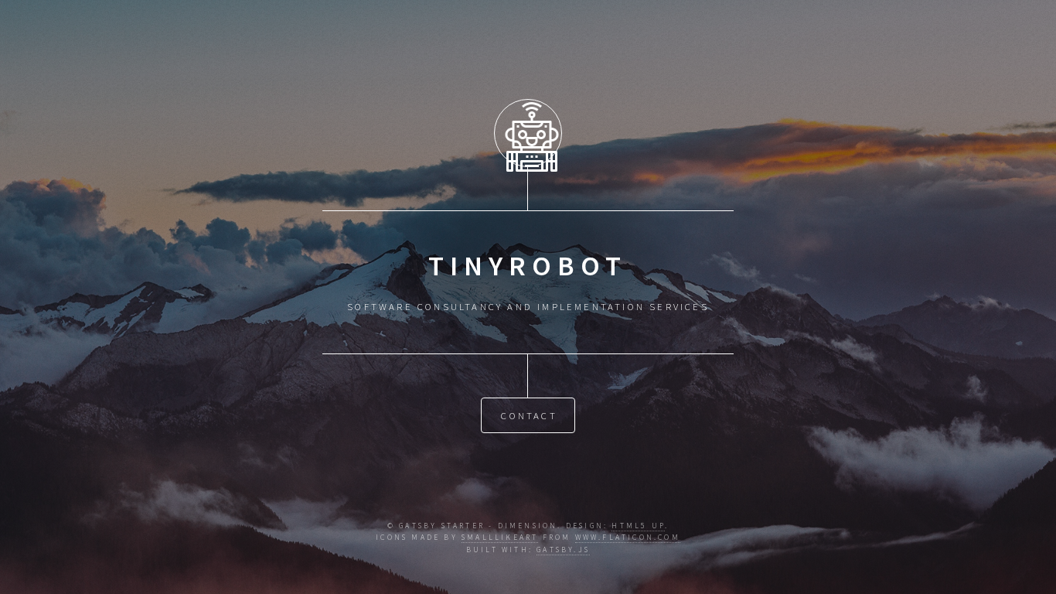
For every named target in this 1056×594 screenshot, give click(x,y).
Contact (529, 415)
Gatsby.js (563, 550)
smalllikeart (500, 537)
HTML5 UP (638, 526)
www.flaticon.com (627, 537)
